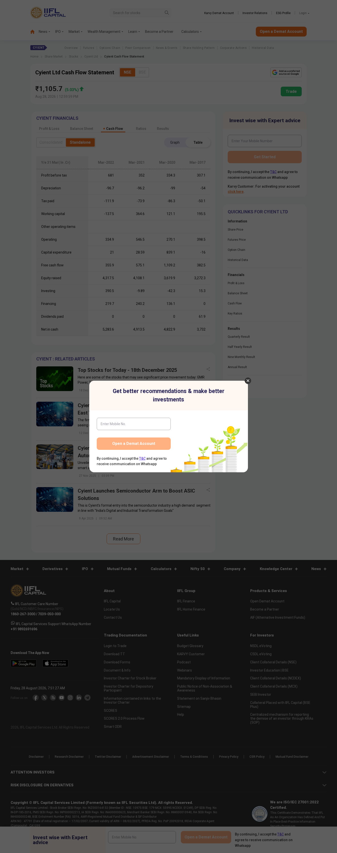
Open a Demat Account (133, 443)
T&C (142, 458)
